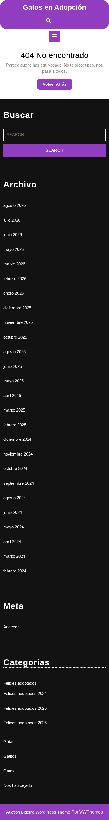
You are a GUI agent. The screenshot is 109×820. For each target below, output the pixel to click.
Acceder (11, 627)
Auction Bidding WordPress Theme (38, 812)
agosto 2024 (14, 497)
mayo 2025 (13, 380)
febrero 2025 (14, 424)
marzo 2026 (14, 263)
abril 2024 (12, 541)
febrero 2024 (14, 571)
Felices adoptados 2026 (25, 722)
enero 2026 (13, 293)
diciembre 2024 (17, 439)
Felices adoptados (20, 683)
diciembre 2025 (17, 307)
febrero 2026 (14, 278)
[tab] (54, 36)
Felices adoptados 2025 (25, 708)
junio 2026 (12, 234)
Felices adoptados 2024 (25, 693)
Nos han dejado (17, 785)
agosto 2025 (14, 351)
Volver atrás (57, 86)
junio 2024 (12, 512)
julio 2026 (11, 220)
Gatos (9, 770)
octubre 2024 (15, 468)
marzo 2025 (14, 410)
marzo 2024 (14, 556)
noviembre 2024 (18, 454)
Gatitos (9, 756)
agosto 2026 (14, 205)
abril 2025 (12, 395)
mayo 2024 (13, 527)
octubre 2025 (15, 337)
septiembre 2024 (18, 483)
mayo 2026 (13, 249)
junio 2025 (12, 366)
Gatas (9, 741)
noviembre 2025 (18, 322)
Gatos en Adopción (54, 7)
